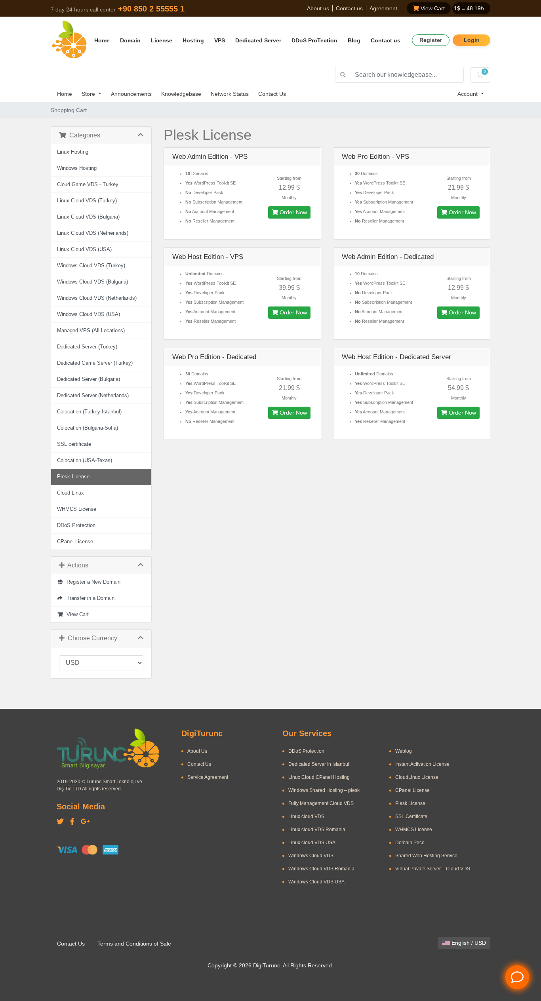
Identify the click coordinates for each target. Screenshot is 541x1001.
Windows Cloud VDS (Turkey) (91, 265)
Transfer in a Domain (88, 598)
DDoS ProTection (314, 40)
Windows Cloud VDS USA (316, 882)
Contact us (349, 8)
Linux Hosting (72, 152)
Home (102, 40)
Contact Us (272, 94)
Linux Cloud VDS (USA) (84, 249)
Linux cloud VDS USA (311, 842)
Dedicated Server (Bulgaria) (88, 379)
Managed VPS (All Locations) (91, 330)
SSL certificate (74, 444)
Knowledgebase (181, 94)
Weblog (403, 751)
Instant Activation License (422, 764)
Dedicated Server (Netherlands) (93, 395)
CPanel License (75, 541)
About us (318, 8)
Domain (130, 40)
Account (468, 94)
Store (89, 94)
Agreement (383, 8)
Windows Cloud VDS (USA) (88, 314)
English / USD (468, 943)
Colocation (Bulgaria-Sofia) (87, 428)
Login (472, 40)
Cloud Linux (70, 493)
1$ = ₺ (469, 8)
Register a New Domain (91, 582)
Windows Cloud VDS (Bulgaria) (92, 282)
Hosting (193, 40)
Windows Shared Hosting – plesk (324, 790)
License (161, 40)
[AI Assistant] (517, 977)
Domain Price (410, 842)
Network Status (230, 94)
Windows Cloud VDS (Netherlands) (97, 298)
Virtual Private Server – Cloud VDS (432, 869)
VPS (219, 40)
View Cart (432, 8)
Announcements (131, 94)
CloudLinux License (416, 777)
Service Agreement (207, 777)
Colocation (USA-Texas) (84, 460)
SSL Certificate (411, 816)
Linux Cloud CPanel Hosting (319, 777)
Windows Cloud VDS (310, 855)
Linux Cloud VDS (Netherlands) (92, 233)
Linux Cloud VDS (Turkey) (87, 201)
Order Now (292, 212)
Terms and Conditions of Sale (134, 943)
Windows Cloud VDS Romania (321, 869)
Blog (354, 40)
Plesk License (73, 477)
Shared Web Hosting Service (426, 855)
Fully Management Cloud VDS (321, 803)
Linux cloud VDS (306, 816)
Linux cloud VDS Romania (316, 829)
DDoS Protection (76, 525)
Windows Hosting (77, 168)
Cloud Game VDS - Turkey (87, 184)
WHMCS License (76, 509)
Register (430, 40)
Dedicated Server (258, 40)
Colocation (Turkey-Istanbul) (89, 412)
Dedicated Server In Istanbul (318, 764)
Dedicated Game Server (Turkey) (95, 363)
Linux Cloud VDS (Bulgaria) (88, 217)
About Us (197, 751)
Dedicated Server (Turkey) (87, 347)
